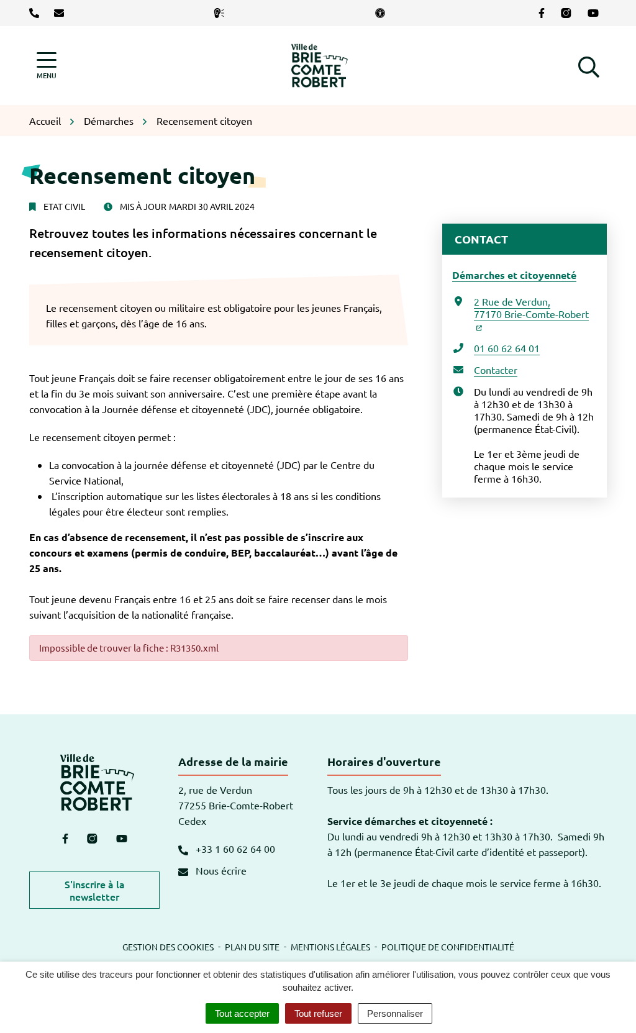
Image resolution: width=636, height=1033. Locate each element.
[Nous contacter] (61, 13)
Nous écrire (220, 870)
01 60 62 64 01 (507, 348)
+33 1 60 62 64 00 (234, 848)
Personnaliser (395, 1013)
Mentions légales (330, 946)
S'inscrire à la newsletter (95, 890)
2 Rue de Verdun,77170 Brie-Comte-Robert (531, 307)
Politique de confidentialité (447, 946)
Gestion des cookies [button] (168, 946)
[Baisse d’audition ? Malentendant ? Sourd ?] (221, 13)
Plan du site (252, 946)
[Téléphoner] (36, 13)
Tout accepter (242, 1013)
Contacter (495, 369)
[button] (589, 65)
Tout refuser (318, 1013)
